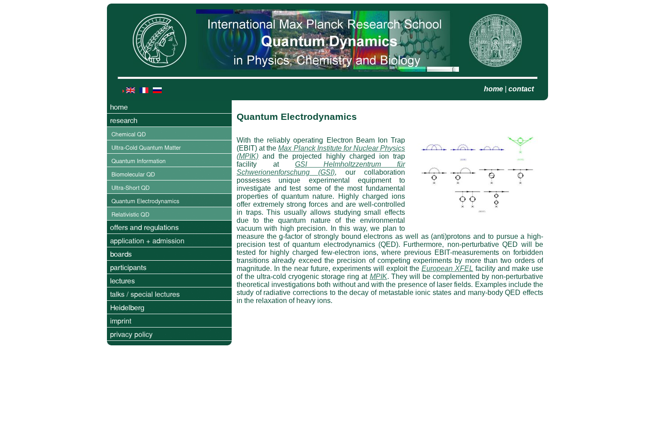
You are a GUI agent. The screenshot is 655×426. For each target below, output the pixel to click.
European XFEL (447, 268)
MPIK (378, 276)
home (493, 89)
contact (521, 89)
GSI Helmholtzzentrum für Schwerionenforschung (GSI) (321, 168)
